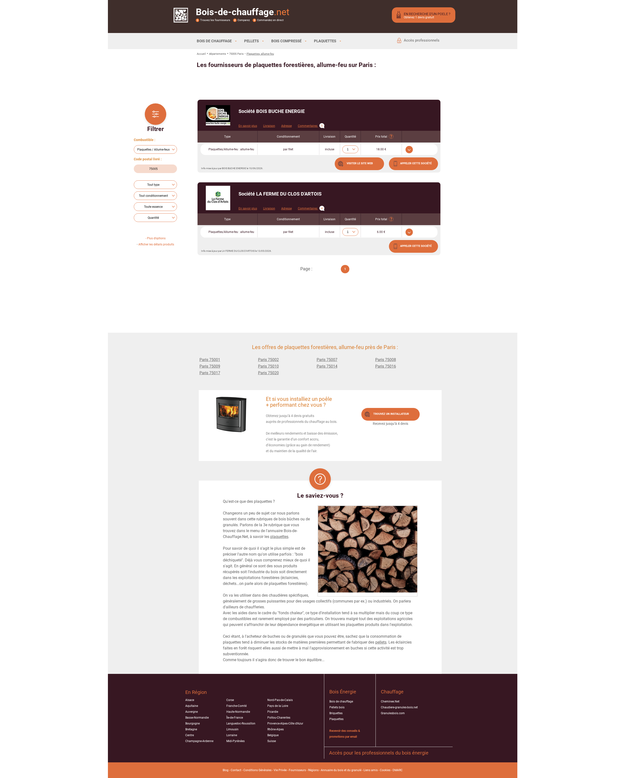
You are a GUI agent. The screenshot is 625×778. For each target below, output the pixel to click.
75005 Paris (236, 53)
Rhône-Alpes (275, 729)
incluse (329, 149)
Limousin (232, 729)
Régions (313, 770)
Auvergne (191, 711)
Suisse (271, 741)
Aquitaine (191, 706)
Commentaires (310, 126)
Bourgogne (192, 723)
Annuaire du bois (332, 770)
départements (217, 53)
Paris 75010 (268, 366)
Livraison (269, 126)
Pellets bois (336, 707)
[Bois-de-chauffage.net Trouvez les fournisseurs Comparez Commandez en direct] (181, 19)
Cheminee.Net (390, 701)
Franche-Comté (236, 706)
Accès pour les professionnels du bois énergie (378, 753)
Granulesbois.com (393, 713)
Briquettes (336, 713)
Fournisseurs (297, 770)
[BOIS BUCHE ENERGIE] (218, 115)
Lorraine (231, 735)
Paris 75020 (268, 373)
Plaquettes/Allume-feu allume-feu (231, 149)
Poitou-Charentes (278, 717)
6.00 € (381, 232)
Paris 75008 (385, 359)
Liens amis (371, 770)
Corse (230, 700)
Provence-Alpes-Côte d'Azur (285, 723)
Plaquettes (336, 719)
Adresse (286, 126)
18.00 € (381, 149)
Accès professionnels (421, 40)
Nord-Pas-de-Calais (280, 700)
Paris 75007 (327, 359)
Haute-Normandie (238, 711)
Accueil (201, 53)
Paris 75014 (327, 366)
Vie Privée (280, 770)
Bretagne (191, 729)
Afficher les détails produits (156, 244)
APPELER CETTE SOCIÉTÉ (416, 163)
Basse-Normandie (197, 717)
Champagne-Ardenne (199, 741)
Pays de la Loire (277, 706)
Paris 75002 (268, 359)
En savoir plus (248, 126)
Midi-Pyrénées (235, 741)
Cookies (385, 770)
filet (288, 149)
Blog (226, 770)
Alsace (189, 700)
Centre (189, 735)
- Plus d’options (156, 238)
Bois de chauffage (341, 701)
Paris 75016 (385, 366)
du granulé (354, 770)
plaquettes (279, 536)
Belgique (273, 735)
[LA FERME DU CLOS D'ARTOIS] (218, 198)
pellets (380, 642)
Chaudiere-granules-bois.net (399, 707)
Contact (236, 770)
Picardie (272, 711)
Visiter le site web (360, 163)
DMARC (398, 770)
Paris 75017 (209, 373)
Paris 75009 (209, 366)
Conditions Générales (257, 770)
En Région (196, 692)
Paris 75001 (209, 359)
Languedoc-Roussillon (240, 723)
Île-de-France (234, 717)
